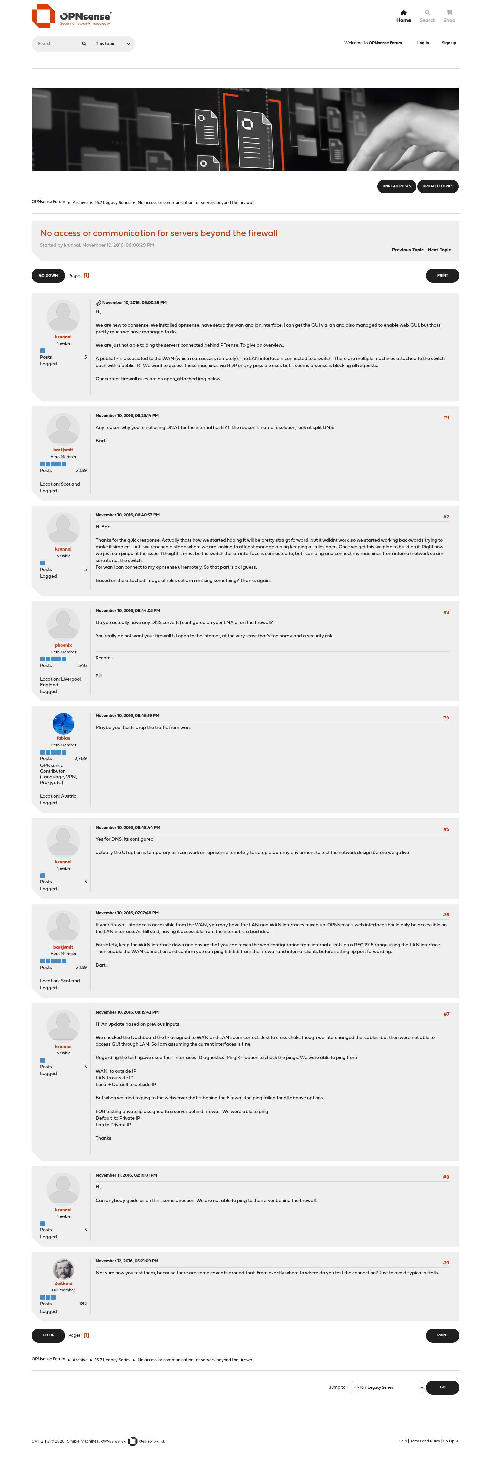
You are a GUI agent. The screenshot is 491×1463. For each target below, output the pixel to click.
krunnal (63, 337)
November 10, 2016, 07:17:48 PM (127, 913)
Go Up (48, 1335)
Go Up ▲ (451, 1441)
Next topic (439, 250)
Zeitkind (63, 1283)
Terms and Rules (425, 1441)
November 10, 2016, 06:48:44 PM (128, 828)
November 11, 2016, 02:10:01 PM (126, 1175)
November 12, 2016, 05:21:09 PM (127, 1261)
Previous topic (408, 250)
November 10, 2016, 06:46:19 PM (127, 716)
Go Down (48, 276)
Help (403, 1441)
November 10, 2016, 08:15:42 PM (127, 1012)
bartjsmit (63, 450)
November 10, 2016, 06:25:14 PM (127, 416)
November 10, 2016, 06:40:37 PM (128, 515)
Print (442, 276)
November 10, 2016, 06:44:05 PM (128, 611)
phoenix (63, 645)
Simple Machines (83, 1441)
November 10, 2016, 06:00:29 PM (134, 303)
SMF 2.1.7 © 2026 (48, 1441)
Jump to (337, 1387)
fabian (63, 738)
